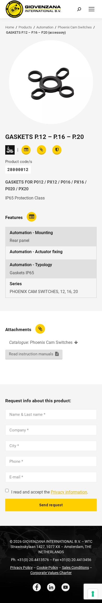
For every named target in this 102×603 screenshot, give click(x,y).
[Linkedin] (51, 587)
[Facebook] (37, 587)
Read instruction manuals (31, 354)
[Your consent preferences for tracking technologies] (93, 594)
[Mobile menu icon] (91, 9)
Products (25, 27)
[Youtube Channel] (65, 587)
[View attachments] (41, 150)
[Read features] (26, 150)
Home (9, 27)
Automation (44, 27)
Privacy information (69, 492)
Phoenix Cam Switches (75, 27)
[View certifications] (56, 150)
